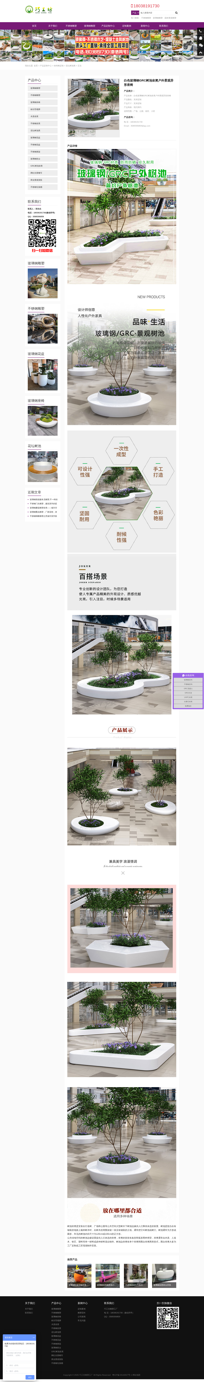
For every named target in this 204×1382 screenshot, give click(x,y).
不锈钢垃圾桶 (36, 187)
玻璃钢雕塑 (158, 18)
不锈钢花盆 (35, 145)
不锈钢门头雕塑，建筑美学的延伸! (42, 504)
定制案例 (126, 26)
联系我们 (163, 26)
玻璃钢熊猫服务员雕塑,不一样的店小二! (43, 499)
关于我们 (52, 26)
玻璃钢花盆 (35, 137)
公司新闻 (81, 1316)
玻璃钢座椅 (35, 102)
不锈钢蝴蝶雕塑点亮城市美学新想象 (42, 516)
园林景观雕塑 (170, 18)
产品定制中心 (108, 26)
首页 (34, 26)
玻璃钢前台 (35, 159)
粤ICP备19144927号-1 (122, 1375)
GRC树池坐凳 (37, 166)
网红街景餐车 (36, 173)
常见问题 (81, 1320)
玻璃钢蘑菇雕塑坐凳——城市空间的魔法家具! (42, 508)
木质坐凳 (34, 116)
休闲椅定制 (59, 66)
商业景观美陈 (36, 180)
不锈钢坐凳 (35, 123)
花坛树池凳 (70, 66)
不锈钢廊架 (35, 152)
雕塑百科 (81, 1313)
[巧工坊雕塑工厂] (39, 10)
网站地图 (136, 1375)
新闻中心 (145, 26)
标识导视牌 (35, 109)
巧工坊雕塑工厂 (86, 1375)
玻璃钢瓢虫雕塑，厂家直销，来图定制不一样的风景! (42, 512)
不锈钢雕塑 (146, 18)
